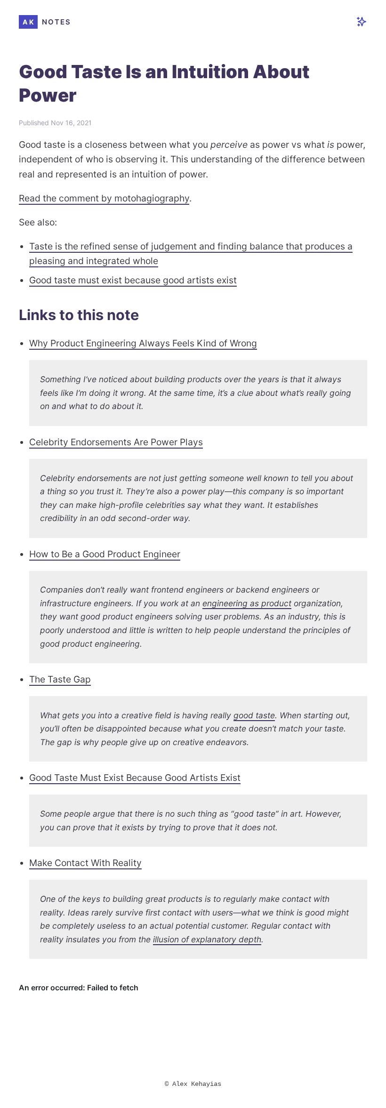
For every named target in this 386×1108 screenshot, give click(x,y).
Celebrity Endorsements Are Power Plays (116, 442)
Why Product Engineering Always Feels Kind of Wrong (143, 343)
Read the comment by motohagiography (104, 198)
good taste (254, 715)
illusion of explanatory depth (207, 939)
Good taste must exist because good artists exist (133, 280)
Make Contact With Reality (85, 862)
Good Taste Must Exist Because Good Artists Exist (135, 777)
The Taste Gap (60, 679)
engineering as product (246, 603)
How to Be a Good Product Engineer (104, 554)
